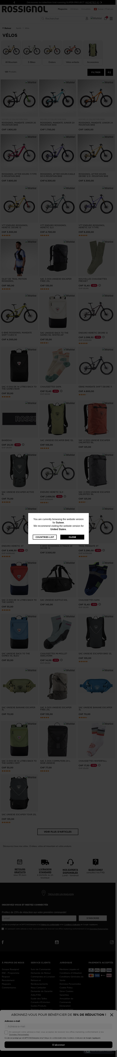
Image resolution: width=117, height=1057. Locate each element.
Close (72, 537)
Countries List (44, 537)
